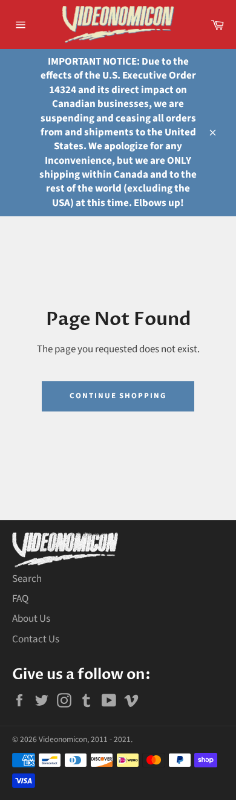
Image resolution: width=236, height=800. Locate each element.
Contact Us (35, 639)
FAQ (20, 599)
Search (27, 579)
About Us (31, 618)
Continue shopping (118, 395)
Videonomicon (63, 739)
